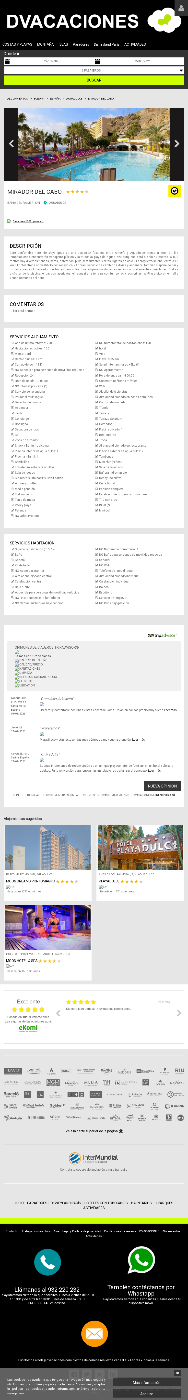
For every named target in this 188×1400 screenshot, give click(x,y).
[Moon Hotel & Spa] (49, 966)
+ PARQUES (164, 1203)
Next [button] (179, 1013)
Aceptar (146, 1394)
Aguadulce (74, 98)
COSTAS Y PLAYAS (17, 44)
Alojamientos (17, 98)
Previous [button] (58, 1013)
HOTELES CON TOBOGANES (106, 1203)
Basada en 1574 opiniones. (117, 891)
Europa (39, 98)
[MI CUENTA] (181, 8)
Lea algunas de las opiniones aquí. (28, 1021)
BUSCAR (94, 80)
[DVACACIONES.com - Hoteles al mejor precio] (94, 20)
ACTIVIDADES (135, 44)
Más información (146, 1382)
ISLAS (63, 44)
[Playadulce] (141, 887)
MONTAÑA (45, 44)
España (55, 98)
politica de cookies (27, 1388)
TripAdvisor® (164, 795)
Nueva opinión (162, 786)
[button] (11, 144)
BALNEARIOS (141, 1203)
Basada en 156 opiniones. (24, 971)
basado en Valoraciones (28, 1017)
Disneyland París (106, 44)
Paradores (81, 44)
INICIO (19, 1203)
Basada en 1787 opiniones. (24, 891)
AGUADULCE (57, 202)
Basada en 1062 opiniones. (28, 221)
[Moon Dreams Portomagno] (49, 887)
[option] (118, 1016)
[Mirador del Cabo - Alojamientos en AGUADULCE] (94, 144)
